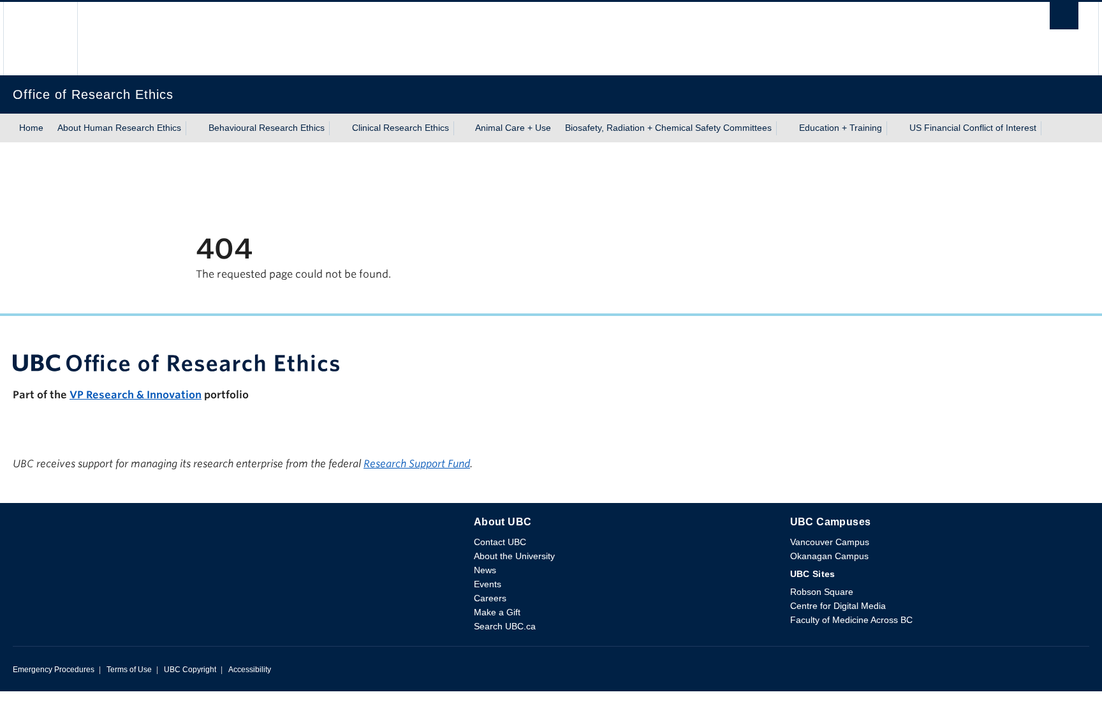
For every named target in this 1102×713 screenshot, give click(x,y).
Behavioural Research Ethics (267, 128)
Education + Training (840, 128)
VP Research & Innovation (136, 395)
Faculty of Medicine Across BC (851, 620)
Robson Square (821, 592)
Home (31, 128)
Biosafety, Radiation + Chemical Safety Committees (668, 128)
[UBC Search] (1064, 18)
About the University (514, 556)
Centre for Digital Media (838, 606)
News (485, 570)
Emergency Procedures (53, 669)
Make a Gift (497, 612)
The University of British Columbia (40, 38)
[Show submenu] (193, 128)
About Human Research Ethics (119, 128)
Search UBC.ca (505, 626)
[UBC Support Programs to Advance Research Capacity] (551, 363)
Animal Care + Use (513, 128)
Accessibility (249, 669)
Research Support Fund (417, 464)
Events (487, 584)
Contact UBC (500, 542)
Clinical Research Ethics (400, 128)
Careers (490, 598)
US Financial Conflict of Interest (972, 128)
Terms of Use (129, 669)
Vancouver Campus (829, 542)
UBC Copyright (190, 669)
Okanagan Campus (829, 556)
